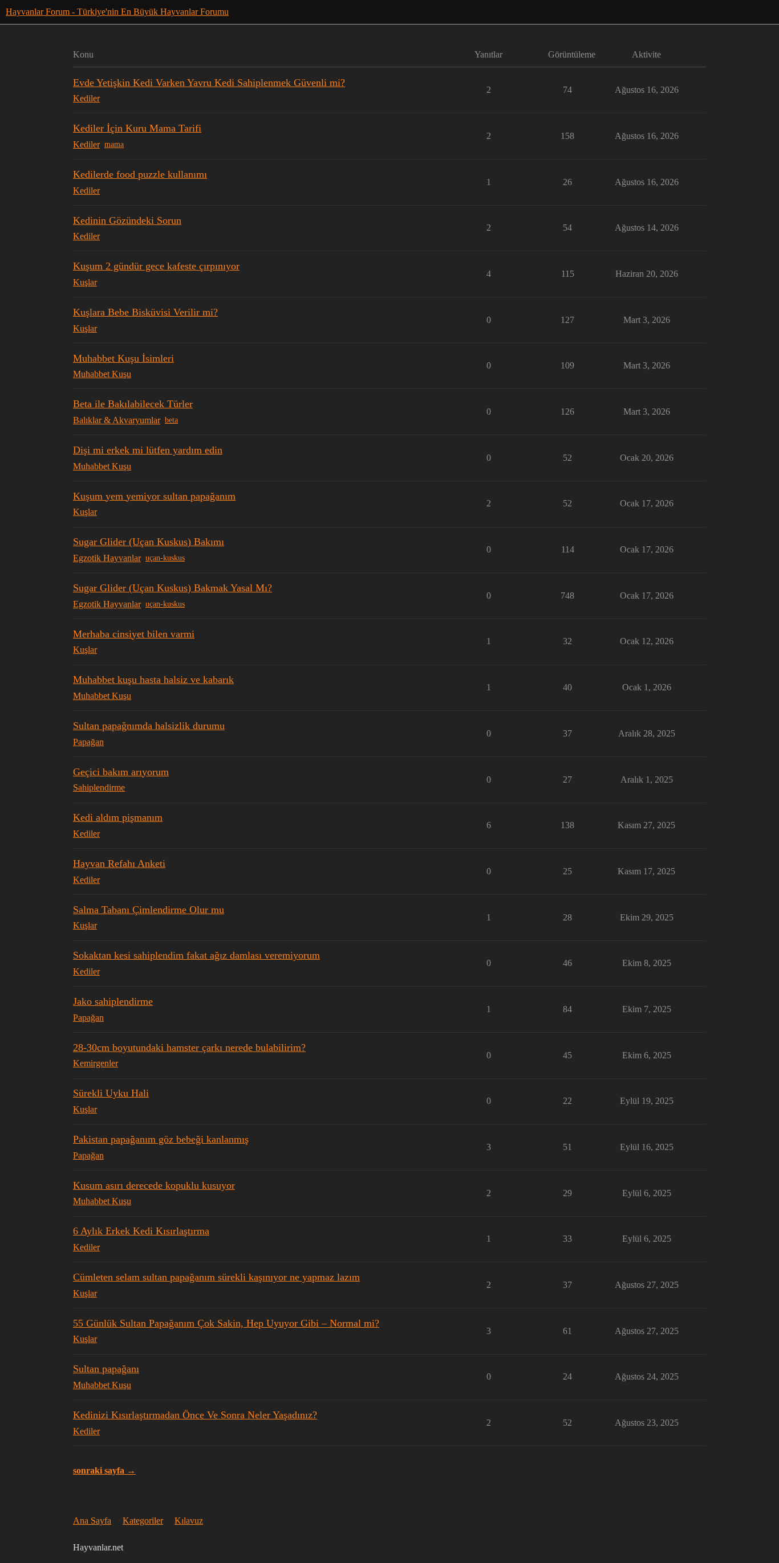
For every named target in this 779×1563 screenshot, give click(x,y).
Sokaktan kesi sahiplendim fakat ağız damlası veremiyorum (196, 955)
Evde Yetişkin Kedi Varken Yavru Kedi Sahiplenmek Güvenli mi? (209, 82)
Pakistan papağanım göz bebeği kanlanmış (161, 1139)
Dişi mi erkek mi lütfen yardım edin (147, 450)
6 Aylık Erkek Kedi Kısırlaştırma (141, 1231)
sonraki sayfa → (104, 1470)
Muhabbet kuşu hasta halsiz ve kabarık (153, 679)
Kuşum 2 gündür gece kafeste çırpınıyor (156, 266)
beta (171, 420)
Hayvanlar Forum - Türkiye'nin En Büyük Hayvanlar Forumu (117, 12)
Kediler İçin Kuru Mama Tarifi (137, 128)
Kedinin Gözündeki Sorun (127, 220)
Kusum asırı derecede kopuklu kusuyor (154, 1185)
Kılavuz (189, 1520)
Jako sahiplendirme (113, 1001)
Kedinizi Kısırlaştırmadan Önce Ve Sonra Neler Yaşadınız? (195, 1415)
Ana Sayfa (92, 1520)
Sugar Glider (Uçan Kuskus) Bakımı (148, 541)
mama (114, 144)
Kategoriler (143, 1520)
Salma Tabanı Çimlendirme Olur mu (148, 909)
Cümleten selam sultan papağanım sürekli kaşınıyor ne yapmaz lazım (216, 1277)
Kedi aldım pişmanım (118, 817)
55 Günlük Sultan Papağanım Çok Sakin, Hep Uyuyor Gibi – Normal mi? (226, 1323)
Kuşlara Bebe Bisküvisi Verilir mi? (145, 312)
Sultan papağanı (106, 1368)
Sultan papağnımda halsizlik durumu (149, 725)
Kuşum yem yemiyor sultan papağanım (154, 496)
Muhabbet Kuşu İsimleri (123, 358)
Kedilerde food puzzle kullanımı (140, 174)
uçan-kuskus (165, 558)
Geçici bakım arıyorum (121, 772)
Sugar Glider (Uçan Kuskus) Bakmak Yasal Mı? (172, 588)
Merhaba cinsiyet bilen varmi (133, 634)
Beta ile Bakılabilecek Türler (133, 404)
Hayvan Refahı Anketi (119, 863)
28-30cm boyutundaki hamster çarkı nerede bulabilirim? (189, 1047)
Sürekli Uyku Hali (111, 1093)
